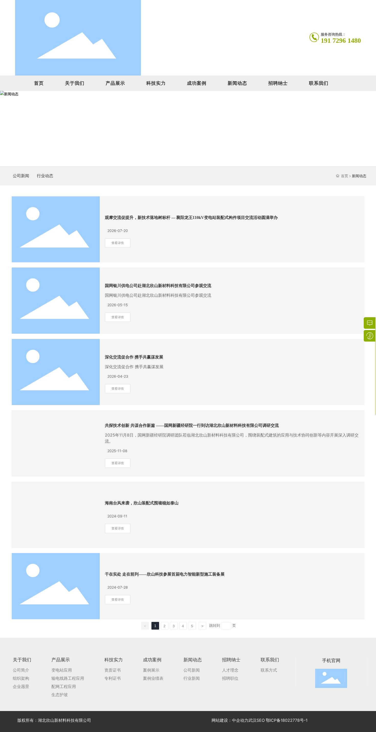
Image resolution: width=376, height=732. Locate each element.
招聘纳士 (278, 83)
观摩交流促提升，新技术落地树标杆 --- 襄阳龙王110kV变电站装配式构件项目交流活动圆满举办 (191, 217)
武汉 (252, 720)
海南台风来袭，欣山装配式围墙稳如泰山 (142, 503)
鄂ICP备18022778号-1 (286, 720)
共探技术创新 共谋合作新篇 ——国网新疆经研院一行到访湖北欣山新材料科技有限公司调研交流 (192, 425)
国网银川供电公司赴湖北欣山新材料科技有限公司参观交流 (158, 285)
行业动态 (45, 175)
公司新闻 (21, 175)
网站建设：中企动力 (230, 720)
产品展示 (115, 83)
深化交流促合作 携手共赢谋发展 (134, 357)
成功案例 (196, 83)
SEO (261, 720)
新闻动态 (237, 83)
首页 (39, 83)
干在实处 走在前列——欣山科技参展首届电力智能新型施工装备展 (165, 574)
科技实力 (156, 83)
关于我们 (74, 83)
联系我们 (318, 83)
